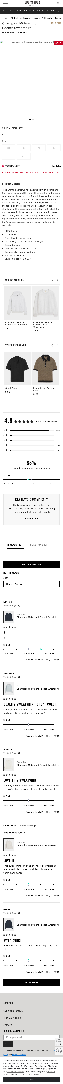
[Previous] (52, 279)
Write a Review (38, 565)
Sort (6, 578)
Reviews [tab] (15, 546)
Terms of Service (15, 1071)
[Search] (51, 3)
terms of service (19, 1055)
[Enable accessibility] (59, 1051)
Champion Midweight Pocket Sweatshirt (38, 617)
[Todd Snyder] (31, 3)
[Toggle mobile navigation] (9, 3)
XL (8, 156)
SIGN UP (8, 1044)
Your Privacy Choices (30, 1074)
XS (8, 148)
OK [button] (31, 1079)
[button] (24, 32)
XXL (24, 156)
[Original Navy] (4, 133)
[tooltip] (47, 499)
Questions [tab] (38, 546)
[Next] (57, 279)
